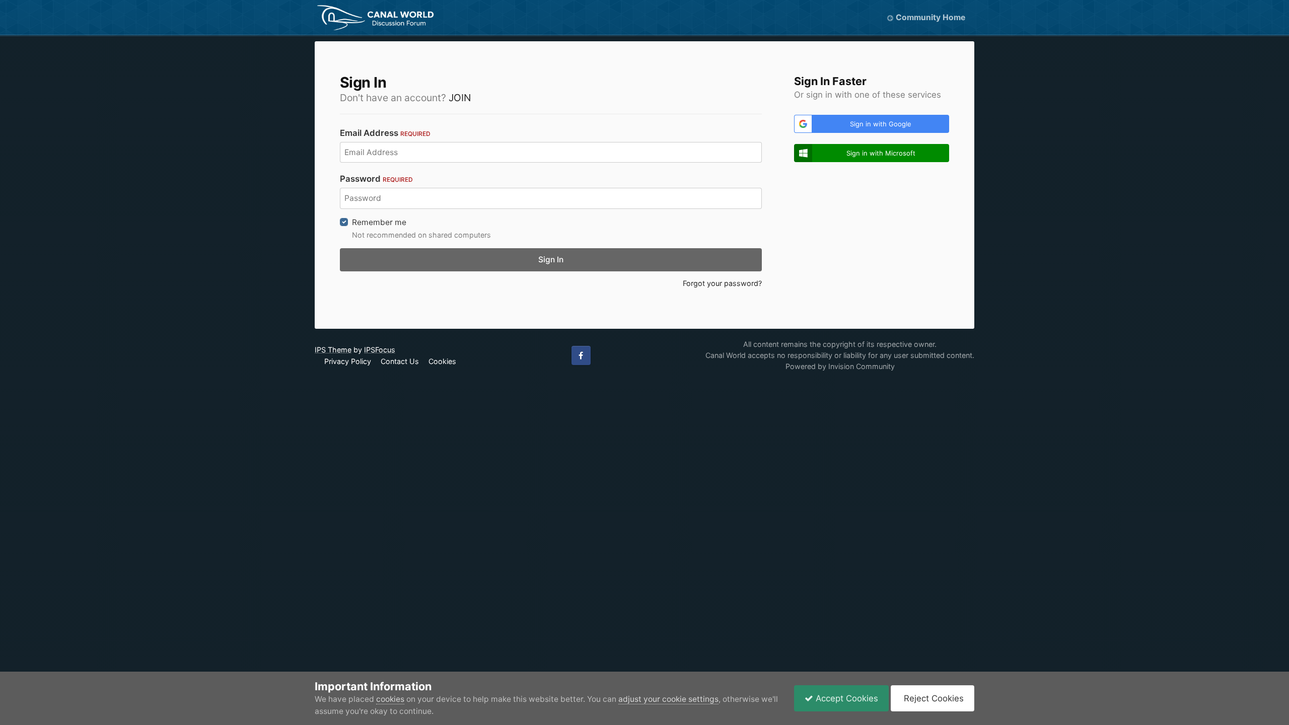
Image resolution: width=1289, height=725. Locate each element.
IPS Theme (333, 349)
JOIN (460, 98)
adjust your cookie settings (668, 699)
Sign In (550, 259)
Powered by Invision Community (840, 366)
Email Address (385, 133)
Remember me (379, 222)
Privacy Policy (347, 361)
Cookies (442, 361)
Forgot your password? (722, 283)
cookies (390, 699)
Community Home (930, 17)
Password (376, 179)
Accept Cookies (845, 698)
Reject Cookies (932, 698)
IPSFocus (379, 349)
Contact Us (400, 361)
